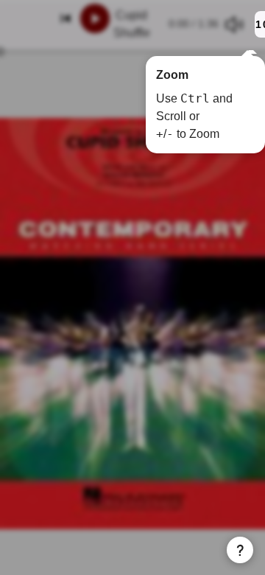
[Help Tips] (240, 550)
